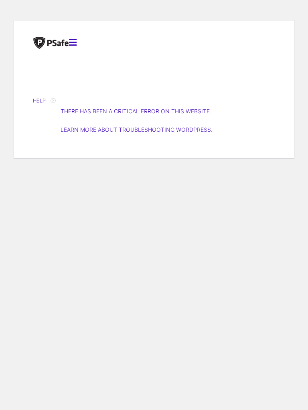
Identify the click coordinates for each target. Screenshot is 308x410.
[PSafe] (51, 42)
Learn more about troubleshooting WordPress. (137, 129)
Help (39, 101)
